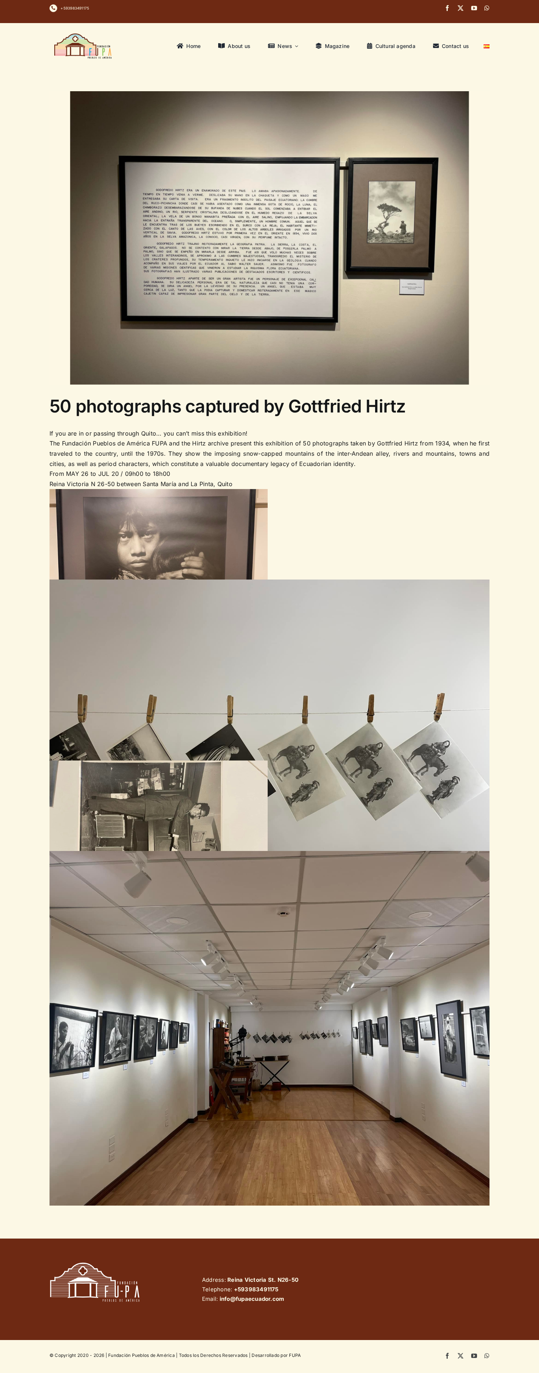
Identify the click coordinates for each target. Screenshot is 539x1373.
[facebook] (447, 8)
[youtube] (474, 8)
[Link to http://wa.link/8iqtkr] (53, 8)
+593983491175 (74, 8)
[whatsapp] (486, 8)
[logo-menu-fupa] (84, 33)
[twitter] (460, 8)
